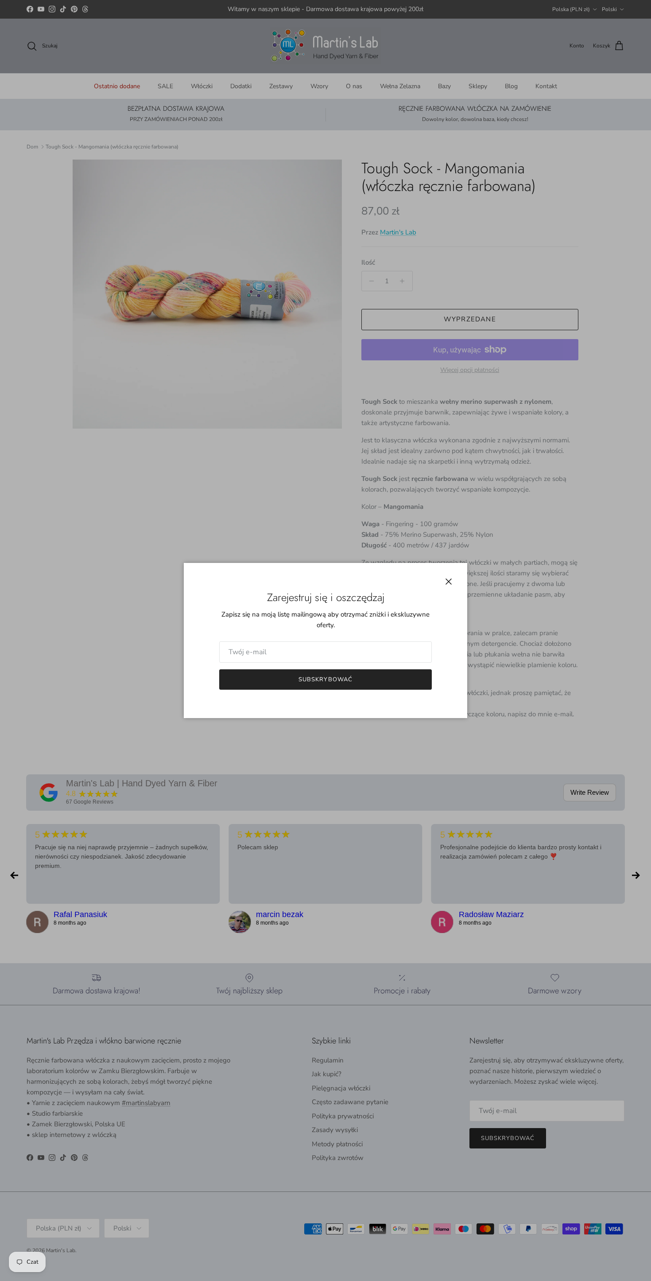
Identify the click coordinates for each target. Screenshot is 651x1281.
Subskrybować (325, 679)
